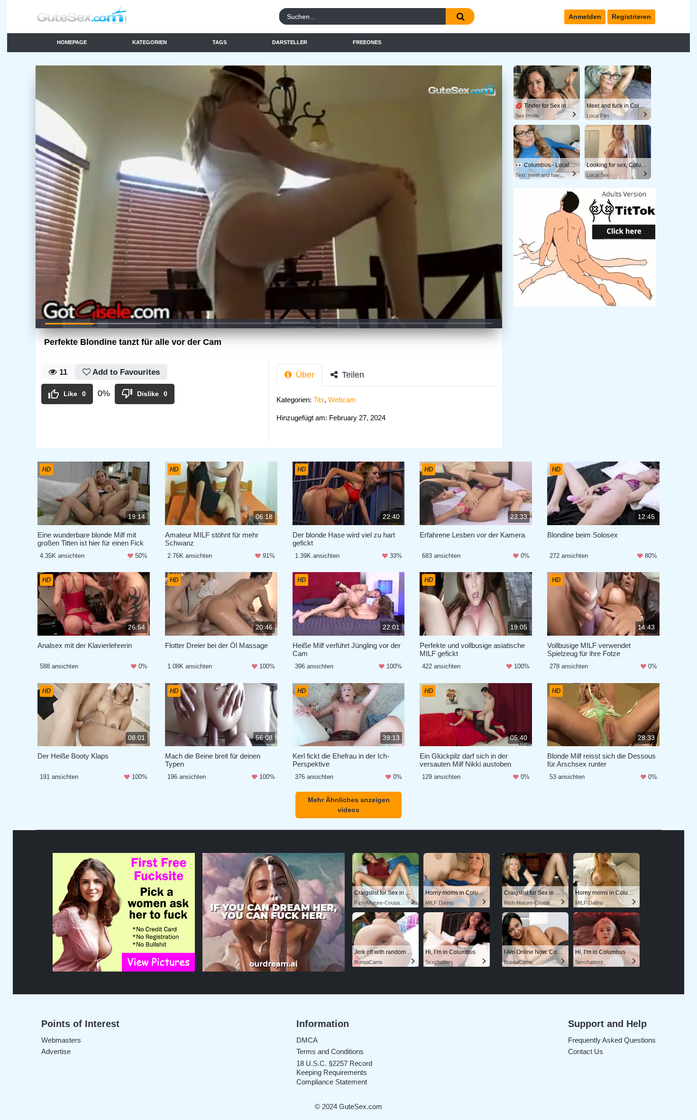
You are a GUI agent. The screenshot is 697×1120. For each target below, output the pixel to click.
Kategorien (149, 42)
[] (460, 16)
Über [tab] (303, 375)
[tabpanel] (389, 411)
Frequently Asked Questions (612, 1040)
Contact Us (585, 1051)
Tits (318, 400)
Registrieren (631, 16)
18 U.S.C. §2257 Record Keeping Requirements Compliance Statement (334, 1072)
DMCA (307, 1040)
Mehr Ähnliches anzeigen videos (349, 805)
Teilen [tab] (351, 375)
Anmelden (585, 16)
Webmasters (61, 1040)
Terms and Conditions (330, 1051)
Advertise (56, 1051)
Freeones (367, 42)
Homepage (72, 42)
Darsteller (289, 42)
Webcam (342, 400)
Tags (219, 42)
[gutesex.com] (113, 17)
